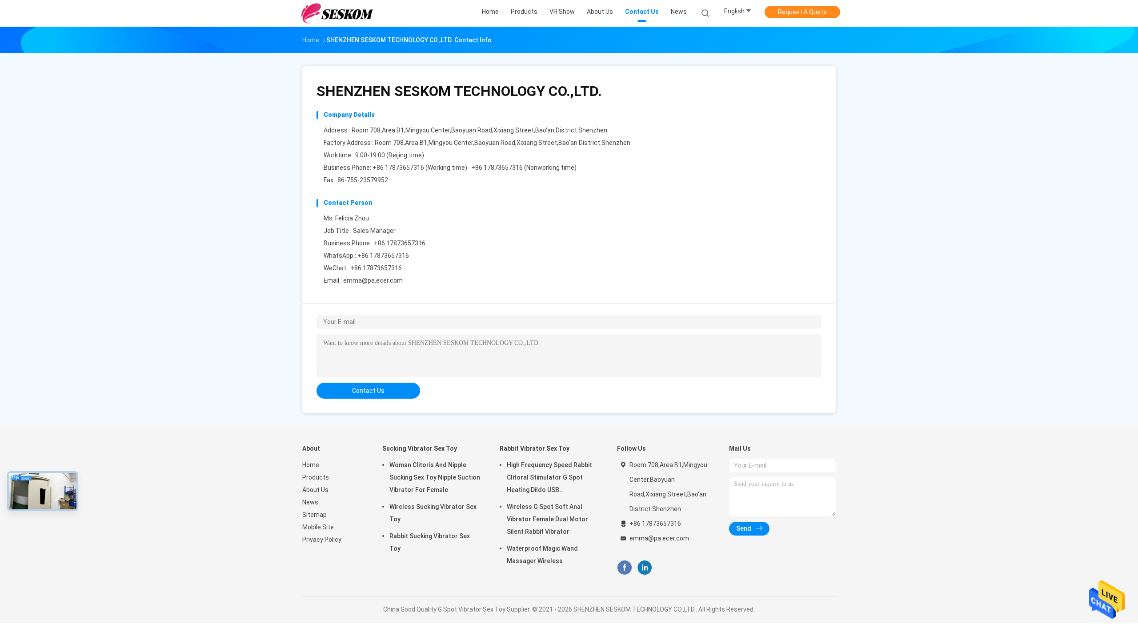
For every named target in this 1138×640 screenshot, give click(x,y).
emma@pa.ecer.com (373, 280)
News (310, 502)
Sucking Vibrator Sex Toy (419, 448)
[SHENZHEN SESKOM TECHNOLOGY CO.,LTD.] (337, 13)
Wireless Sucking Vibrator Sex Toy (433, 513)
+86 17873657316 (383, 255)
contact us (368, 390)
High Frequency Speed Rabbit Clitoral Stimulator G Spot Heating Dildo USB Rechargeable (549, 478)
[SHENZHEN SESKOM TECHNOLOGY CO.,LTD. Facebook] (624, 568)
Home (310, 464)
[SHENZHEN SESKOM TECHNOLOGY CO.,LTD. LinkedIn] (644, 568)
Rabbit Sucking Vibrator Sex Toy (429, 542)
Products (315, 477)
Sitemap (314, 514)
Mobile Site (318, 527)
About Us (315, 489)
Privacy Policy (321, 539)
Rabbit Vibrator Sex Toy (534, 448)
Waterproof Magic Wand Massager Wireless (542, 554)
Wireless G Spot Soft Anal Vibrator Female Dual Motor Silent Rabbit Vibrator (547, 519)
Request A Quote (802, 12)
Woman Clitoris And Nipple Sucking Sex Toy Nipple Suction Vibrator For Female (434, 477)
